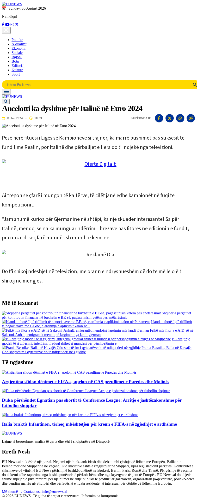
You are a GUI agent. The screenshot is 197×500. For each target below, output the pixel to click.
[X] (17, 25)
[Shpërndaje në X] (169, 118)
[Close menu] (6, 30)
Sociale (17, 53)
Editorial (18, 66)
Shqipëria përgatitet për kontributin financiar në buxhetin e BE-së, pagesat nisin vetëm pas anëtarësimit (96, 315)
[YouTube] (8, 25)
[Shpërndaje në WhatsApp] (180, 118)
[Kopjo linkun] (190, 118)
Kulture (17, 70)
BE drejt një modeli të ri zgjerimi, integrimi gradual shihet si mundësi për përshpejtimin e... (96, 341)
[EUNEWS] (12, 433)
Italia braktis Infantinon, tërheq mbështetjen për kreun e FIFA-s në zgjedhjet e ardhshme (89, 424)
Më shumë (12, 491)
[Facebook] (3, 25)
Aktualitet (19, 44)
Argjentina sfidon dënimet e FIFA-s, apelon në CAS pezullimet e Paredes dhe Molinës (85, 381)
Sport (16, 74)
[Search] (6, 101)
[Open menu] (6, 91)
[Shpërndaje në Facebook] (159, 118)
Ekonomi (18, 48)
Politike (17, 40)
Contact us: (45, 491)
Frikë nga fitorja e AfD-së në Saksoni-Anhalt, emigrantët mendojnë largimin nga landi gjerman (97, 332)
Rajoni (17, 57)
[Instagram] (13, 25)
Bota (15, 61)
